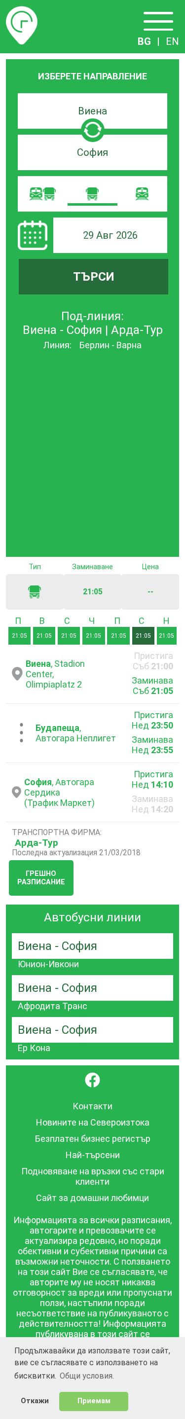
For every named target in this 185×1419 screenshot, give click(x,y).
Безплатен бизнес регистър (92, 1138)
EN (172, 41)
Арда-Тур (36, 842)
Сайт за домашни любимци (92, 1198)
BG (144, 41)
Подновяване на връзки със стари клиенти (92, 1176)
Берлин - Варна (110, 345)
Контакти (92, 1106)
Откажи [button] (35, 1401)
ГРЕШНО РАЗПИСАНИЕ (41, 878)
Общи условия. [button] (87, 1376)
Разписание (21, 12)
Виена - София (57, 946)
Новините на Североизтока (92, 1122)
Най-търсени (93, 1155)
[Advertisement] (92, 454)
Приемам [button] (94, 1401)
